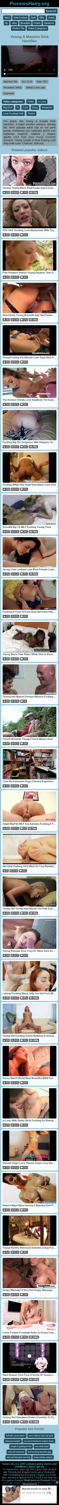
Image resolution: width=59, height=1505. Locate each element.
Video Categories (37, 28)
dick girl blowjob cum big (18, 1457)
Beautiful (25, 23)
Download (8, 93)
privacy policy (35, 1464)
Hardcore (49, 23)
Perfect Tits (18, 28)
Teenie (31, 113)
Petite (31, 101)
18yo (14, 23)
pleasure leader (12, 1441)
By (6, 23)
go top (40, 1466)
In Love (42, 101)
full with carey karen (15, 1435)
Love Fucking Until (13, 113)
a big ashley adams (43, 1457)
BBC (42, 17)
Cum (25, 107)
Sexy (35, 107)
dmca (32, 1466)
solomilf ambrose (16, 1452)
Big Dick (7, 107)
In (18, 107)
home (5, 1464)
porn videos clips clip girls (41, 1435)
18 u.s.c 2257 (18, 1464)
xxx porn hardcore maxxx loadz (39, 1441)
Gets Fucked (20, 17)
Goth (33, 17)
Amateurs (47, 107)
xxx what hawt (42, 1446)
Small (51, 17)
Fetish (37, 23)
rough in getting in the (21, 1446)
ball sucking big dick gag (39, 1452)
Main (7, 17)
